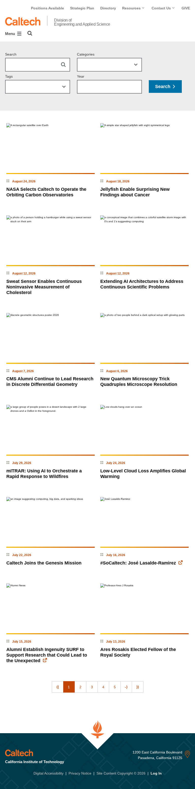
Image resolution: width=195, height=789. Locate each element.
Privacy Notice (80, 773)
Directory (108, 8)
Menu (10, 33)
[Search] (29, 33)
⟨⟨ (57, 687)
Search (11, 54)
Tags (9, 76)
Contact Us (162, 8)
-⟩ (126, 687)
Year (80, 76)
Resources (132, 8)
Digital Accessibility (48, 773)
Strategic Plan (82, 8)
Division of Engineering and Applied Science (82, 22)
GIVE (186, 8)
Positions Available (47, 8)
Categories (85, 54)
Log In (156, 773)
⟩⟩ (137, 687)
